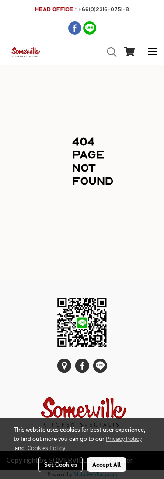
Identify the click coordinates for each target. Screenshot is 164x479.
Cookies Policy (46, 447)
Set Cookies (60, 464)
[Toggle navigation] (152, 52)
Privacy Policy (124, 438)
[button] (109, 52)
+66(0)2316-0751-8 (103, 9)
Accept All (106, 464)
